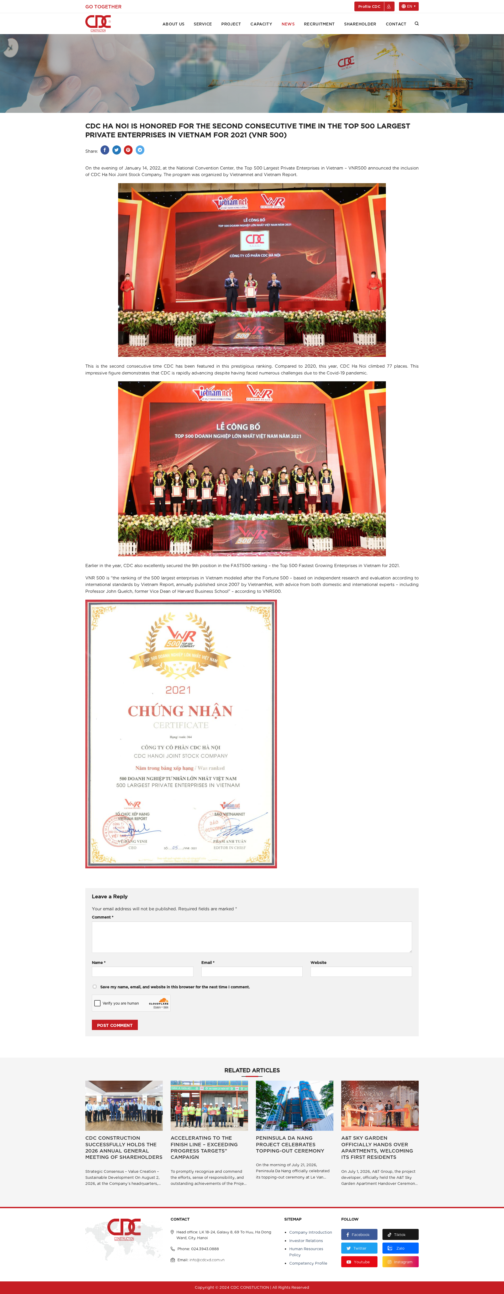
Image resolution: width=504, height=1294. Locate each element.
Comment (102, 916)
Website (319, 962)
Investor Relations (306, 1240)
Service (203, 23)
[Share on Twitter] (116, 150)
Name (99, 962)
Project (231, 23)
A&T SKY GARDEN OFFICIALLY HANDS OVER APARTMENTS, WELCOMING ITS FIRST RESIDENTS (377, 1147)
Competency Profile (308, 1262)
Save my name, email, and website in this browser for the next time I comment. (175, 986)
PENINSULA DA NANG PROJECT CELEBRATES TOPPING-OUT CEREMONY (290, 1144)
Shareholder (360, 23)
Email (207, 962)
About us (173, 23)
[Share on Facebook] (105, 150)
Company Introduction (310, 1231)
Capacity (261, 23)
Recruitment (319, 23)
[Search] (417, 24)
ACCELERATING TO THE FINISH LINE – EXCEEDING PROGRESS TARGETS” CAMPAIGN (204, 1147)
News (288, 23)
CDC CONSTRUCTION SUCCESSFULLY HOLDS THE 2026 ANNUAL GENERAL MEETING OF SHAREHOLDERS (123, 1147)
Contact (396, 23)
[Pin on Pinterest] (128, 150)
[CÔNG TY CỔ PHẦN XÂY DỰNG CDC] (105, 23)
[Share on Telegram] (140, 150)
